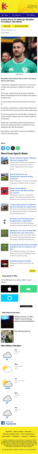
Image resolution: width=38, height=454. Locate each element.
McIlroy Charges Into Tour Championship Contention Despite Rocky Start (21, 176)
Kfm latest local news (11, 312)
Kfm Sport (28, 431)
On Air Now (31, 6)
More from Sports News (21, 26)
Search (32, 271)
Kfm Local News (18, 431)
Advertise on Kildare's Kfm (11, 434)
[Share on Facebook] (3, 148)
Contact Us (24, 436)
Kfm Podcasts (6, 436)
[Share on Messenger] (8, 148)
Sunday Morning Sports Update (20, 261)
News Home (7, 26)
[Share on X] (13, 148)
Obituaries (33, 436)
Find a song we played (27, 434)
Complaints (15, 436)
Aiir (35, 449)
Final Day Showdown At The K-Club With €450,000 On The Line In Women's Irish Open (23, 247)
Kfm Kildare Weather (11, 345)
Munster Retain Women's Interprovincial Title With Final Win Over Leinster (22, 190)
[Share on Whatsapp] (18, 148)
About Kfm (9, 431)
